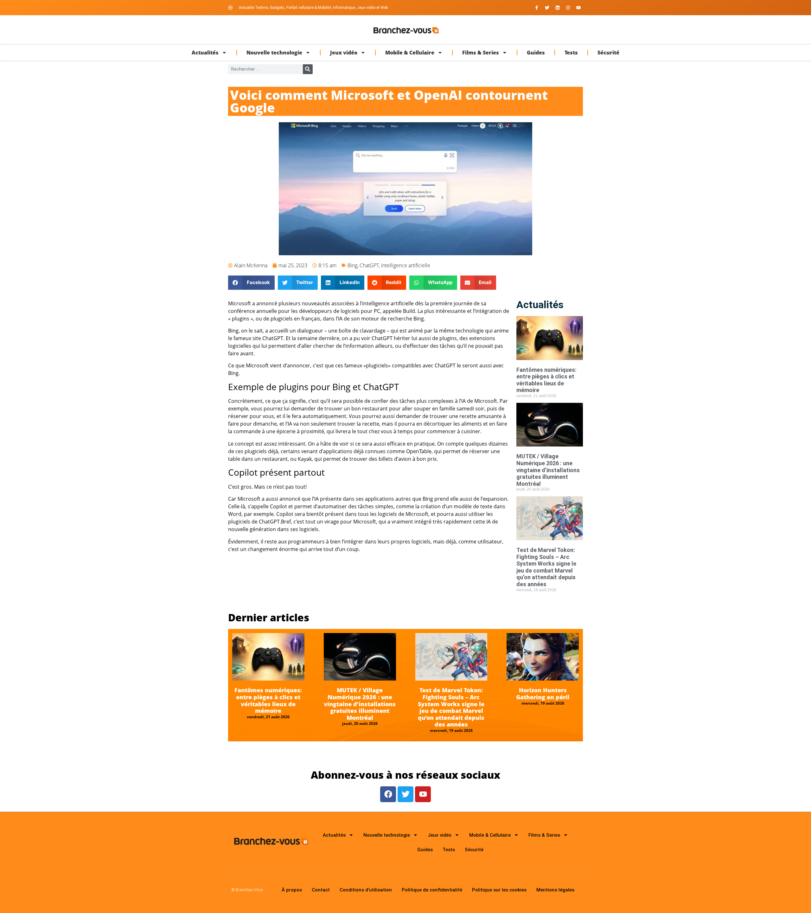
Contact (321, 890)
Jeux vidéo (343, 52)
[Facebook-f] (536, 7)
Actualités (205, 52)
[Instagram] (568, 7)
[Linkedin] (557, 7)
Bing (352, 265)
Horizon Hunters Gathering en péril (542, 693)
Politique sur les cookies (499, 890)
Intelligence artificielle (405, 265)
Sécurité (608, 52)
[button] (251, 283)
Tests (571, 52)
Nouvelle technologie (274, 52)
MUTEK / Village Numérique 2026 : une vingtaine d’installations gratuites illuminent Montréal (548, 470)
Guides (536, 52)
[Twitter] (547, 7)
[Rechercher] (308, 69)
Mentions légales (555, 890)
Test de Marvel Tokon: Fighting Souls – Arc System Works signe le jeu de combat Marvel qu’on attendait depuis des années (546, 567)
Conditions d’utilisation (366, 890)
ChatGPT (369, 265)
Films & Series (480, 52)
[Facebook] (388, 794)
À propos (292, 890)
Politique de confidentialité (432, 890)
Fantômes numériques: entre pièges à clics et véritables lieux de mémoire (546, 380)
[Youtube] (578, 7)
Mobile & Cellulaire (409, 52)
